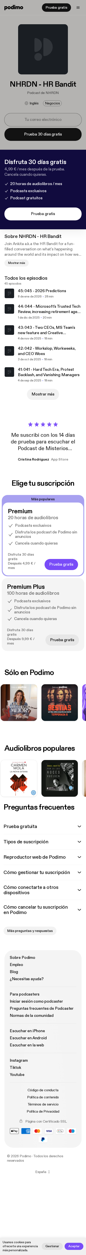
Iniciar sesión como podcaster (36, 1001)
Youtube (17, 1074)
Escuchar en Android (28, 1038)
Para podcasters (24, 994)
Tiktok (15, 1067)
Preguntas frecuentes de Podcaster (42, 1008)
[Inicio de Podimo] (13, 7)
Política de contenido (43, 1097)
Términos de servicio (43, 1104)
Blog (14, 971)
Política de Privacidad (43, 1111)
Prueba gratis (56, 7)
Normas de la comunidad (32, 1015)
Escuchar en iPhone (27, 1031)
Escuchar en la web (27, 1045)
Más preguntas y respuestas (30, 931)
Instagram (19, 1060)
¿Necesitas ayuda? (27, 979)
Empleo (16, 964)
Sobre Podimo (22, 957)
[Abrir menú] (78, 7)
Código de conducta (43, 1090)
